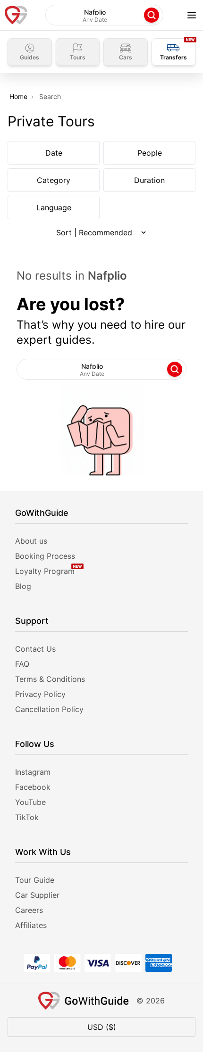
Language (53, 207)
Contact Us (35, 649)
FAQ (22, 664)
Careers (29, 910)
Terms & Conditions (50, 679)
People (149, 152)
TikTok (27, 817)
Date (53, 152)
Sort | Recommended (94, 232)
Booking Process (45, 556)
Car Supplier (37, 895)
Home (18, 96)
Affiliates (31, 925)
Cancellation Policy (49, 709)
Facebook (33, 787)
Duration (149, 180)
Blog (23, 586)
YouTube (30, 802)
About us (31, 541)
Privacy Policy (40, 694)
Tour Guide (34, 880)
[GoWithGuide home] (16, 15)
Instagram (33, 772)
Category (53, 180)
